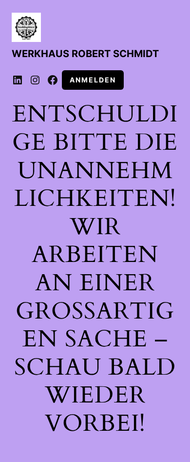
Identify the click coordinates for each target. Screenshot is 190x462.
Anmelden (93, 80)
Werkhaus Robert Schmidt (85, 54)
